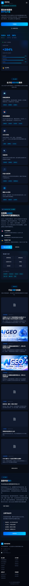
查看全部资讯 (14, 468)
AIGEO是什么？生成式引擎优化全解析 (12, 458)
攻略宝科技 (3, 578)
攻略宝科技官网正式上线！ (9, 431)
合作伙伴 (16, 561)
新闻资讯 (16, 563)
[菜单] (26, 3)
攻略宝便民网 (3, 559)
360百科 (2, 569)
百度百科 (3, 565)
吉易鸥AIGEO (3, 574)
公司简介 (16, 559)
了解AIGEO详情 (6, 247)
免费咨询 (17, 247)
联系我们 (16, 565)
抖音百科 (3, 567)
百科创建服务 (3, 561)
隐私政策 (16, 576)
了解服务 (14, 24)
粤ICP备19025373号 (14, 583)
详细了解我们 (6, 506)
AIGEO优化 (15, 28)
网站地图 (16, 574)
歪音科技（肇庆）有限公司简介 (10, 404)
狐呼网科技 (3, 576)
